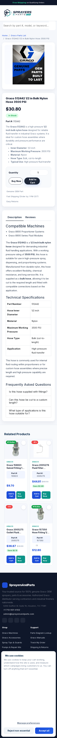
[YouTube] (22, 620)
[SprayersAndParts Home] (17, 13)
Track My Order (37, 642)
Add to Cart (32, 181)
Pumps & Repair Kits (11, 647)
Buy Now (16, 181)
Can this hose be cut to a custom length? (28, 401)
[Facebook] (4, 620)
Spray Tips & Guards (12, 642)
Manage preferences (28, 723)
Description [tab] (15, 217)
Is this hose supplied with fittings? (28, 391)
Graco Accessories (11, 637)
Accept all (44, 730)
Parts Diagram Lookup (40, 633)
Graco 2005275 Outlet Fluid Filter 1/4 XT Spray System (15, 531)
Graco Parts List (18, 35)
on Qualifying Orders (28, 3)
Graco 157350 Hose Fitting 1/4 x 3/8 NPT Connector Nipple (41, 531)
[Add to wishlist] (44, 181)
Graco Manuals (37, 637)
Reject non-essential (19, 730)
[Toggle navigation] (49, 13)
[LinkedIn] (10, 620)
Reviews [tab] (30, 217)
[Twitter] (16, 620)
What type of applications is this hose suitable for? (27, 412)
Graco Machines (10, 633)
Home (5, 35)
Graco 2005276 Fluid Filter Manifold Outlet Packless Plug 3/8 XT (40, 467)
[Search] (52, 25)
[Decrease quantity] (32, 172)
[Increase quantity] (45, 172)
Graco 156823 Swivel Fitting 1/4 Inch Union (15, 467)
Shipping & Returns (39, 647)
